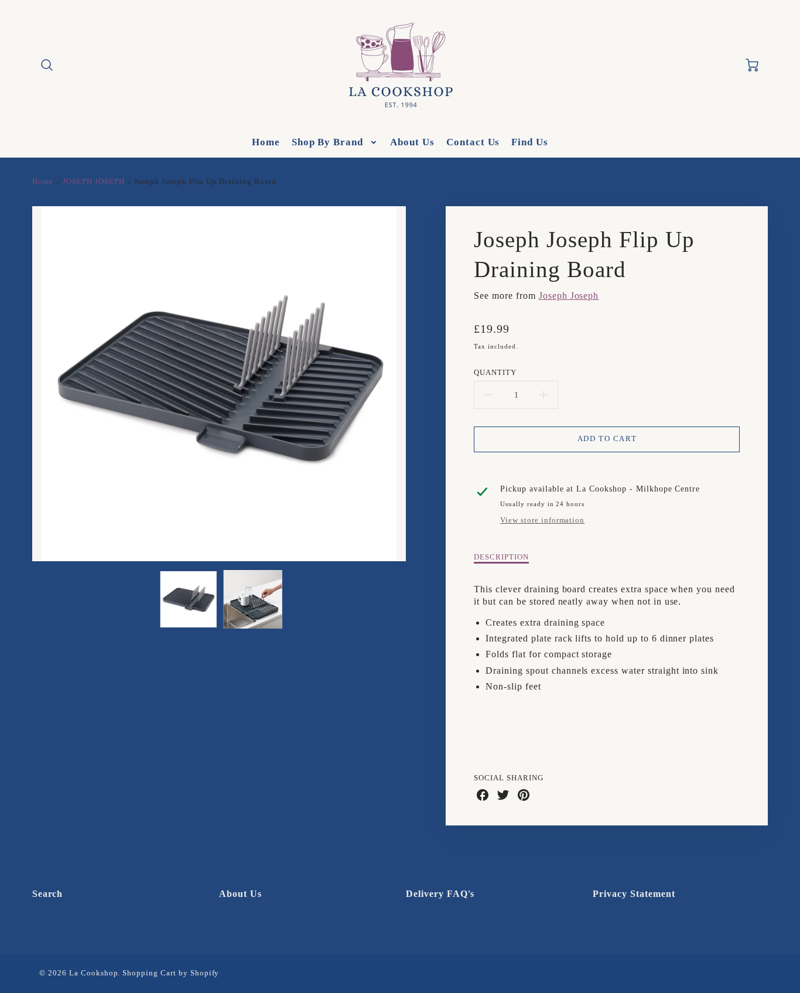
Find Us (529, 142)
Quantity (495, 372)
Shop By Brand (327, 142)
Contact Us (473, 142)
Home (266, 142)
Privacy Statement (634, 894)
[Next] (414, 384)
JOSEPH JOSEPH (93, 182)
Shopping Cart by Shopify (170, 973)
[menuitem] (266, 142)
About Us (412, 142)
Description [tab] (501, 557)
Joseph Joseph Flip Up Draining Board (205, 182)
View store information (542, 520)
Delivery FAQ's (440, 894)
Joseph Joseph (569, 296)
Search (47, 894)
